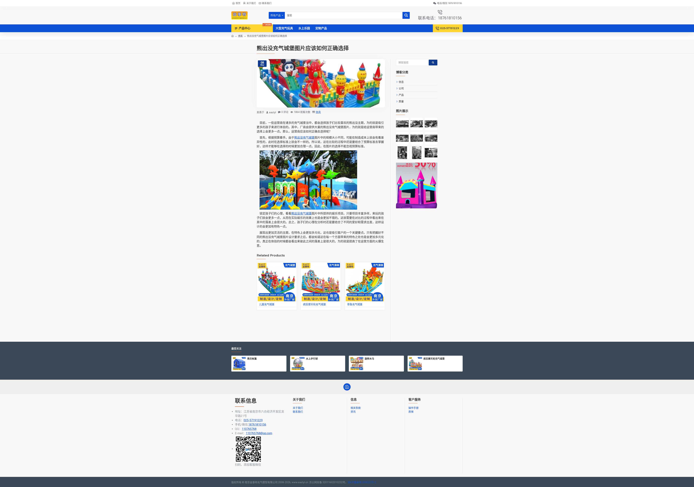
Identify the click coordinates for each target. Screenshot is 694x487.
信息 (318, 112)
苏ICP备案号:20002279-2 (362, 482)
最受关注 (236, 348)
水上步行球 (312, 358)
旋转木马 (369, 358)
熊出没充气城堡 (304, 137)
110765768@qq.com (259, 433)
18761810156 (257, 424)
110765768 (249, 429)
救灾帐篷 (252, 358)
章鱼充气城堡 (354, 304)
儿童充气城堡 (266, 304)
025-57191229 (253, 420)
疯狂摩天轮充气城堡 (314, 304)
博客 (240, 36)
